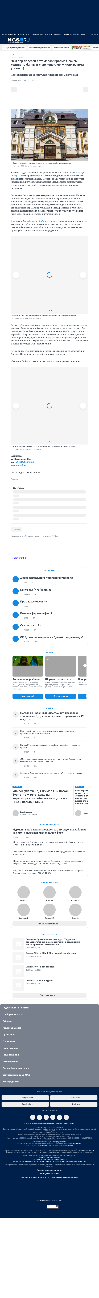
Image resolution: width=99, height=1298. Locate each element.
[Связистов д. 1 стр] (16, 628)
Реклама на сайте (12, 1028)
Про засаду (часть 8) (33, 601)
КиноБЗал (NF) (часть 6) (35, 589)
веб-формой (68, 1145)
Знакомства (37, 35)
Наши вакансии (11, 1054)
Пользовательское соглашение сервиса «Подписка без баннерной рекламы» (49, 1177)
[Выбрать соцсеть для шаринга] (85, 89)
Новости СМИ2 (19, 558)
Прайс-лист (9, 1034)
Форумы (58, 35)
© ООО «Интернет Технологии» (49, 1200)
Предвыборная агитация (16, 1068)
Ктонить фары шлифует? (36, 613)
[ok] (46, 1117)
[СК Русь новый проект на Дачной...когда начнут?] (16, 639)
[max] (52, 1117)
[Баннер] (80, 47)
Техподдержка (10, 1061)
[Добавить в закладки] (14, 89)
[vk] (39, 1117)
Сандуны (16, 529)
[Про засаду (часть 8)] (16, 604)
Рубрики (7, 1021)
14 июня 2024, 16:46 (18, 80)
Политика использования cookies (49, 1170)
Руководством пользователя (49, 1157)
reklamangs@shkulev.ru (86, 1150)
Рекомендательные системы (49, 1174)
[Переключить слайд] (16, 275)
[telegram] (32, 1117)
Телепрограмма (71, 35)
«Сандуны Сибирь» (38, 221)
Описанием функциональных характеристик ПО (49, 1159)
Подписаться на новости (16, 1007)
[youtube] (66, 1117)
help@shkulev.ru (42, 1145)
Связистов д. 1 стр (32, 625)
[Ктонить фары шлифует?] (16, 616)
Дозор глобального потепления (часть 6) (46, 577)
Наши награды (10, 1048)
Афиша (84, 35)
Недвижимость (9, 35)
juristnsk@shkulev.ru (75, 1143)
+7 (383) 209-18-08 (25, 462)
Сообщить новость (13, 1014)
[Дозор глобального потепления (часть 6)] (16, 580)
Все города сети (11, 1081)
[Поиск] (83, 40)
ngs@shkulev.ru (60, 1142)
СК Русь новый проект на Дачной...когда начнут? (51, 637)
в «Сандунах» (25, 325)
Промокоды (24, 35)
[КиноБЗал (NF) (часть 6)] (16, 592)
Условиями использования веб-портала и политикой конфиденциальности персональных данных (49, 1161)
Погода (48, 35)
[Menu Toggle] (3, 40)
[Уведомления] (90, 40)
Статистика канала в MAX (16, 1075)
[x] (59, 1117)
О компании (9, 1041)
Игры (49, 652)
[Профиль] (96, 40)
